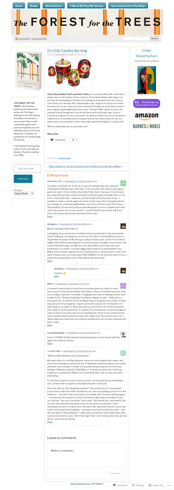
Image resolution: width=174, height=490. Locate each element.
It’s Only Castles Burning (67, 50)
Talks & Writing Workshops (86, 5)
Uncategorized (64, 158)
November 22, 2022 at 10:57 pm (71, 284)
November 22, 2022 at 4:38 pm (74, 224)
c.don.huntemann (55, 333)
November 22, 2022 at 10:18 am (79, 181)
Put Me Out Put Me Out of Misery (105, 166)
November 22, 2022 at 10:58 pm (82, 333)
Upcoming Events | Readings (128, 5)
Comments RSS (39, 38)
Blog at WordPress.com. (81, 484)
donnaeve (52, 224)
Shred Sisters (53, 5)
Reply (50, 216)
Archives (18, 190)
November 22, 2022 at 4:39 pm (81, 268)
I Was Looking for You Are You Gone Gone (69, 166)
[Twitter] (25, 204)
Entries (24, 38)
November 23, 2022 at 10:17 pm (78, 351)
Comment (115, 473)
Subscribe (23, 178)
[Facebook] (33, 204)
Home (18, 5)
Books (34, 5)
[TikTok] (17, 204)
